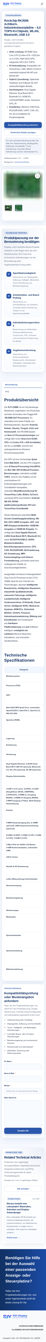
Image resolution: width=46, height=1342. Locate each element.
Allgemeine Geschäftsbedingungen (27, 1330)
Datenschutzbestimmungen (31, 1326)
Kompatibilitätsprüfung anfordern (23, 125)
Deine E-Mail (9, 1073)
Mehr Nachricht (10, 1098)
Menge (6, 1086)
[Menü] (42, 4)
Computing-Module (21, 162)
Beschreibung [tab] (11, 385)
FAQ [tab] (7, 392)
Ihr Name (7, 1061)
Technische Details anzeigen (23, 132)
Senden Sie (23, 1131)
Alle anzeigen (23, 1189)
